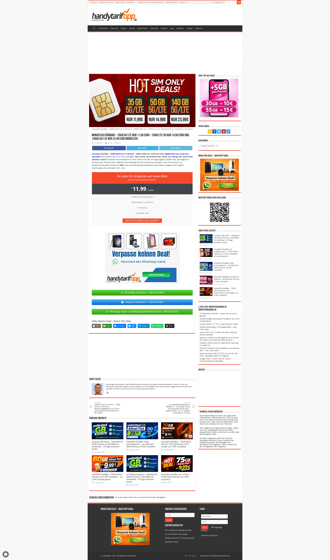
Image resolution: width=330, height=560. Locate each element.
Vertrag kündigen (171, 2)
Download (130, 2)
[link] (142, 258)
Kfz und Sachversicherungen (176, 534)
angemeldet (128, 497)
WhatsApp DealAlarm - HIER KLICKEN (144, 292)
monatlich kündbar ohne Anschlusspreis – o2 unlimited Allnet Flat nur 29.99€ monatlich (140, 444)
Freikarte (164, 28)
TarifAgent (180, 28)
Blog (172, 28)
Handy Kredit (120, 2)
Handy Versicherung (106, 2)
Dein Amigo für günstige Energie (178, 530)
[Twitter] (217, 2)
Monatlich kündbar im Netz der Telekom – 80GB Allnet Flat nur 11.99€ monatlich (227, 279)
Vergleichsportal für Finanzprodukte (179, 538)
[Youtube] (220, 2)
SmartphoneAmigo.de (207, 310)
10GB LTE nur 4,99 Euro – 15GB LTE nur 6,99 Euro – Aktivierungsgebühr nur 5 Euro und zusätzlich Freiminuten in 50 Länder (107, 408)
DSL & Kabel (103, 28)
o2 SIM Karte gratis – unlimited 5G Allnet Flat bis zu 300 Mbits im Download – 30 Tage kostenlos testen (142, 478)
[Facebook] (215, 2)
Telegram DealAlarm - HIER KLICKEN (144, 302)
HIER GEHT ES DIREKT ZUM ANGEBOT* (142, 220)
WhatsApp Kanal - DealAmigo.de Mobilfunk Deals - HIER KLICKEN (144, 311)
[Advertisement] (165, 53)
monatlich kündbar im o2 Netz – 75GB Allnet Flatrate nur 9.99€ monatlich (175, 477)
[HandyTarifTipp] (114, 14)
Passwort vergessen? (209, 535)
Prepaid (123, 28)
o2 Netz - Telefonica (114, 143)
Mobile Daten (143, 28)
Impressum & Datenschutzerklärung (214, 556)
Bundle (132, 28)
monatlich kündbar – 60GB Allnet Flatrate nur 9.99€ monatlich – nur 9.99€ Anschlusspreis (107, 477)
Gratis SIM (154, 28)
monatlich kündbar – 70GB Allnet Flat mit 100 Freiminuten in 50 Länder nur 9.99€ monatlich (176, 444)
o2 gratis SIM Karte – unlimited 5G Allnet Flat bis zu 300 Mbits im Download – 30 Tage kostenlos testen (107, 445)
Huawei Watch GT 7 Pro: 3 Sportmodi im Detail (219, 324)
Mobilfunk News (171, 542)
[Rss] (212, 2)
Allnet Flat (114, 28)
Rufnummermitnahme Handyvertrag (150, 2)
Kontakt (182, 2)
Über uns (93, 2)
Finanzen (198, 28)
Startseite (93, 28)
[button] (239, 2)
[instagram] (222, 2)
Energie (189, 28)
